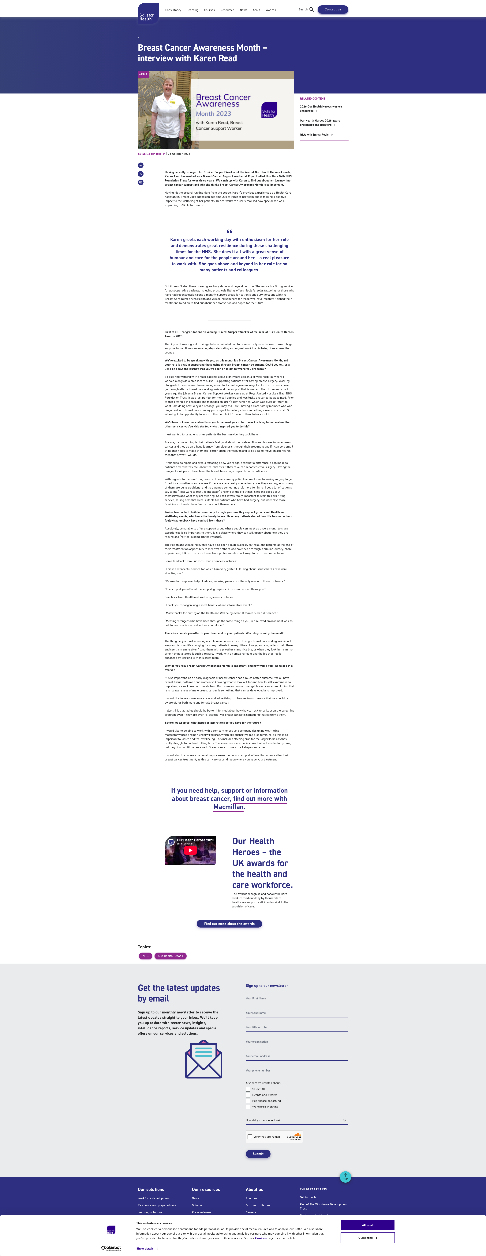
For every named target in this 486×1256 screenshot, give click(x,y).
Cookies (261, 1238)
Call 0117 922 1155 (313, 1189)
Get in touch (308, 1197)
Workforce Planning (265, 1107)
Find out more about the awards (229, 923)
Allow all (367, 1225)
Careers (251, 1212)
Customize (365, 1237)
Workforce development (154, 1198)
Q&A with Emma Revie (314, 135)
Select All (258, 1089)
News (243, 10)
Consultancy (173, 10)
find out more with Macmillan (250, 802)
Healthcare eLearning (266, 1101)
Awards (271, 10)
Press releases (201, 1212)
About (256, 10)
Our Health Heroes (170, 956)
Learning (192, 10)
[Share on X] (141, 174)
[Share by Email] (141, 182)
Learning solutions (150, 1212)
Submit (258, 1154)
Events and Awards (265, 1095)
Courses (209, 10)
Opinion (197, 1205)
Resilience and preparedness (157, 1205)
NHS (145, 956)
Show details (145, 1248)
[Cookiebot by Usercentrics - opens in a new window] (111, 1248)
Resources (227, 10)
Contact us (333, 9)
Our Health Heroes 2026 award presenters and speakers (320, 123)
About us (251, 1198)
